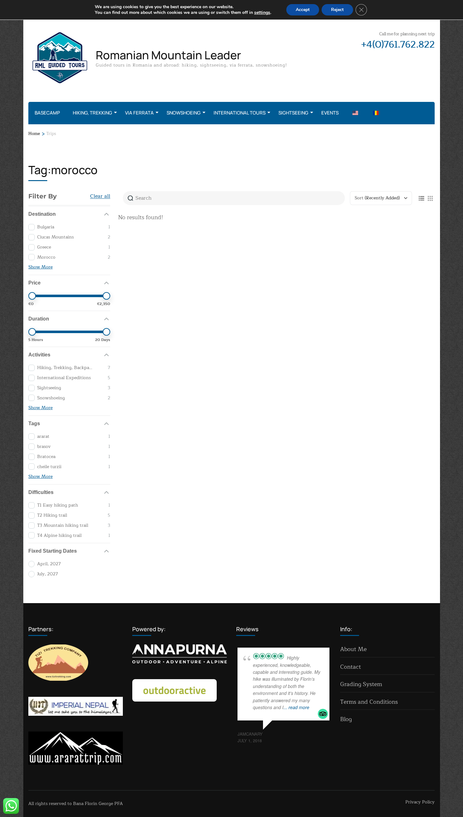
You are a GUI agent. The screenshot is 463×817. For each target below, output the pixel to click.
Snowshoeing (184, 112)
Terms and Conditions (369, 702)
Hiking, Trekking (92, 112)
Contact (350, 667)
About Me (353, 649)
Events (330, 112)
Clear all (100, 196)
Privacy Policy (420, 802)
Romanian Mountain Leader (168, 55)
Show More (40, 267)
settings (262, 12)
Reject (337, 10)
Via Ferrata (139, 112)
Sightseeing (293, 112)
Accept (303, 10)
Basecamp (47, 112)
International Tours (240, 112)
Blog (346, 719)
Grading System (361, 684)
